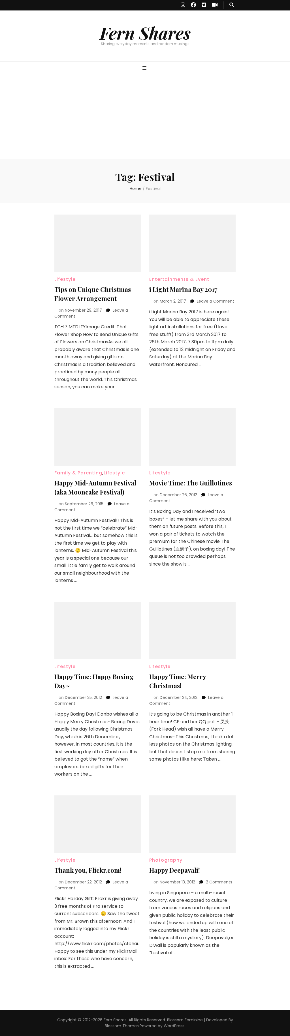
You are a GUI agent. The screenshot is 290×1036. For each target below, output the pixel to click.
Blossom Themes (122, 1026)
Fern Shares (145, 32)
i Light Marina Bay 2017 (183, 289)
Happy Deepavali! (174, 870)
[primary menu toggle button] (145, 68)
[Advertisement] (145, 116)
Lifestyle (65, 279)
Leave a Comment (215, 301)
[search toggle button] (231, 5)
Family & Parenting (78, 473)
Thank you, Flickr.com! (87, 870)
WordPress (174, 1026)
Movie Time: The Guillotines (190, 483)
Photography (165, 860)
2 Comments (219, 882)
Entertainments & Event (179, 279)
